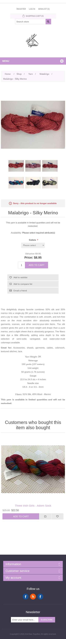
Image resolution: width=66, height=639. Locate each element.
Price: (28, 257)
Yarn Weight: (31, 356)
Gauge (33, 375)
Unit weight (33, 368)
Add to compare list (23, 284)
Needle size (33, 383)
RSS (33, 597)
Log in (32, 9)
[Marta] (33, 469)
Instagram (40, 597)
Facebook (26, 597)
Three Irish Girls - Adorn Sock (33, 505)
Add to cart (36, 265)
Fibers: (19, 394)
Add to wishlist (20, 277)
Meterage (33, 360)
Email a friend (20, 290)
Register (21, 9)
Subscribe (47, 619)
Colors (33, 240)
